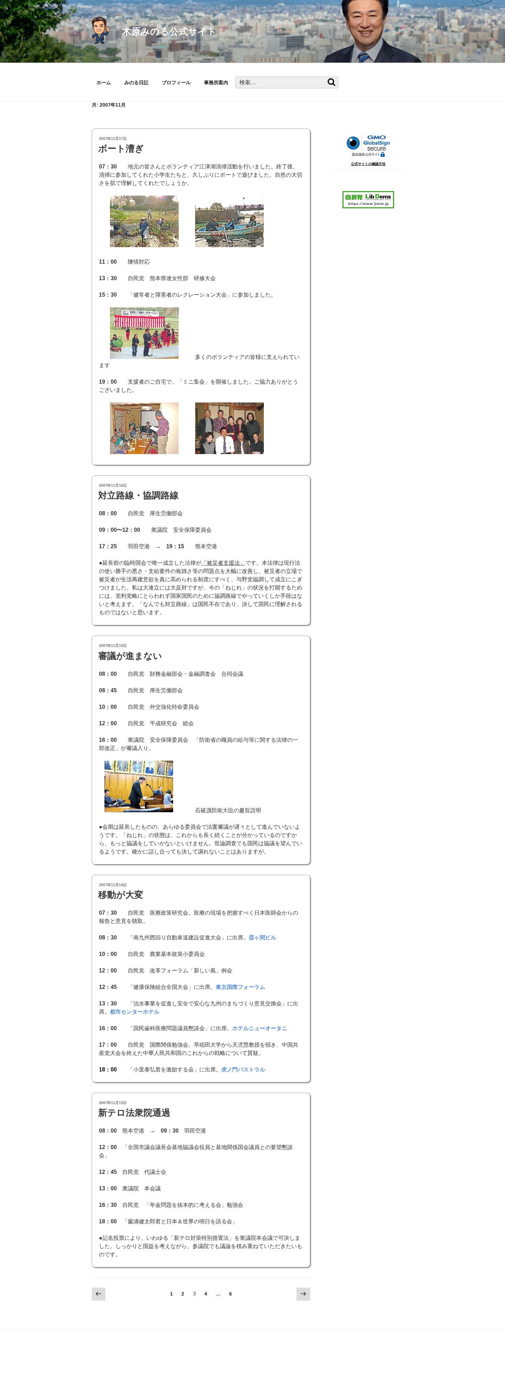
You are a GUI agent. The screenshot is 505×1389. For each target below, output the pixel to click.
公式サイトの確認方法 (368, 164)
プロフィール (176, 82)
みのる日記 (136, 82)
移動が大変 (120, 895)
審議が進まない (130, 656)
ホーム (104, 82)
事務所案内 (216, 82)
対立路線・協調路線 (138, 495)
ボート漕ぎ (121, 148)
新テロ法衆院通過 (134, 1112)
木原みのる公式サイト (169, 31)
